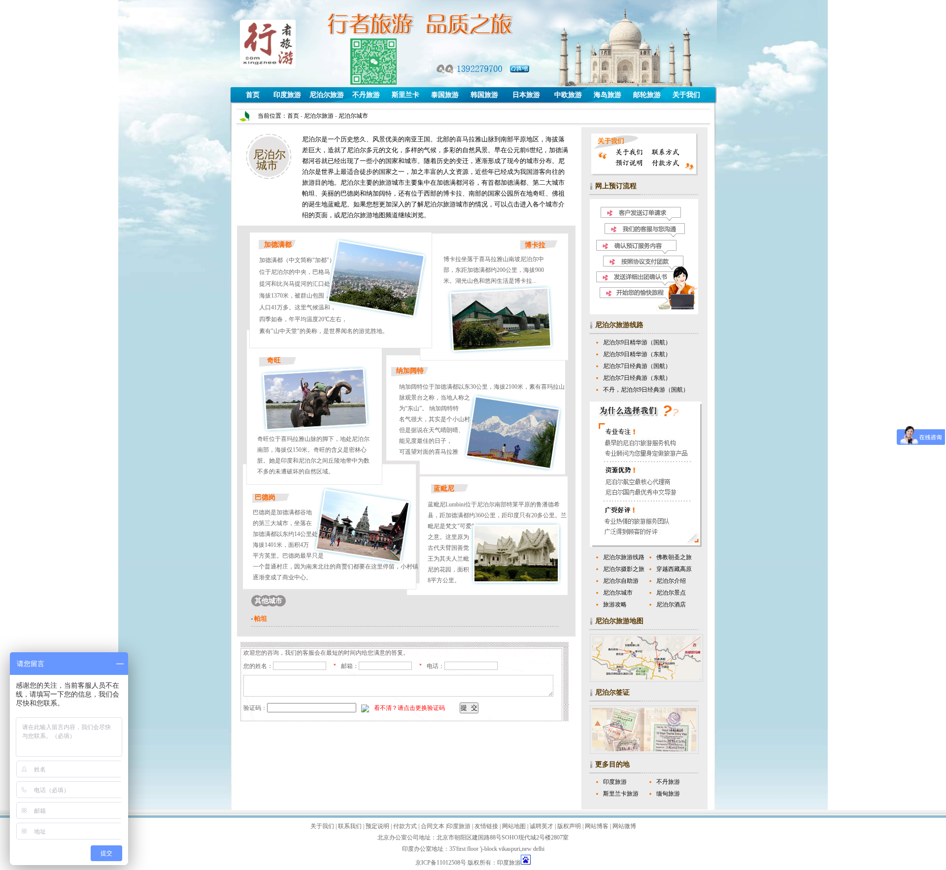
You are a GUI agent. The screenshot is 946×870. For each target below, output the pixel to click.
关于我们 (686, 95)
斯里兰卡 (405, 95)
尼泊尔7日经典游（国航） (637, 366)
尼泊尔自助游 (621, 580)
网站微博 (623, 826)
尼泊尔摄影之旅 (623, 569)
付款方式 (404, 826)
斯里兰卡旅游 (621, 793)
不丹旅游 (366, 95)
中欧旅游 (568, 95)
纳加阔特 (410, 370)
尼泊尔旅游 (326, 95)
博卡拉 (535, 245)
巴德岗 (265, 497)
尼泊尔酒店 (671, 604)
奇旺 (274, 360)
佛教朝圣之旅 (674, 557)
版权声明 (568, 826)
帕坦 (260, 618)
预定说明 (376, 826)
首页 (253, 95)
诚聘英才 (540, 826)
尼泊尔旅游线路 (619, 325)
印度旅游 (287, 95)
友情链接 (485, 826)
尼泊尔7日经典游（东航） (637, 377)
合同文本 (431, 826)
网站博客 (595, 826)
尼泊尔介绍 (671, 580)
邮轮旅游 (647, 95)
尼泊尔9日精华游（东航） (637, 354)
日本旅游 (526, 95)
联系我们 (349, 826)
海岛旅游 (607, 95)
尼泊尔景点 (671, 592)
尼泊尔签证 (612, 692)
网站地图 (513, 826)
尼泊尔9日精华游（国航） (637, 342)
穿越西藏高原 (674, 569)
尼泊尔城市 (618, 592)
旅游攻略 (615, 604)
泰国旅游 (445, 95)
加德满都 (278, 244)
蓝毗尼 (444, 488)
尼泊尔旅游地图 (619, 621)
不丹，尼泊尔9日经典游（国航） (646, 389)
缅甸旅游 (668, 793)
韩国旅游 (484, 95)
